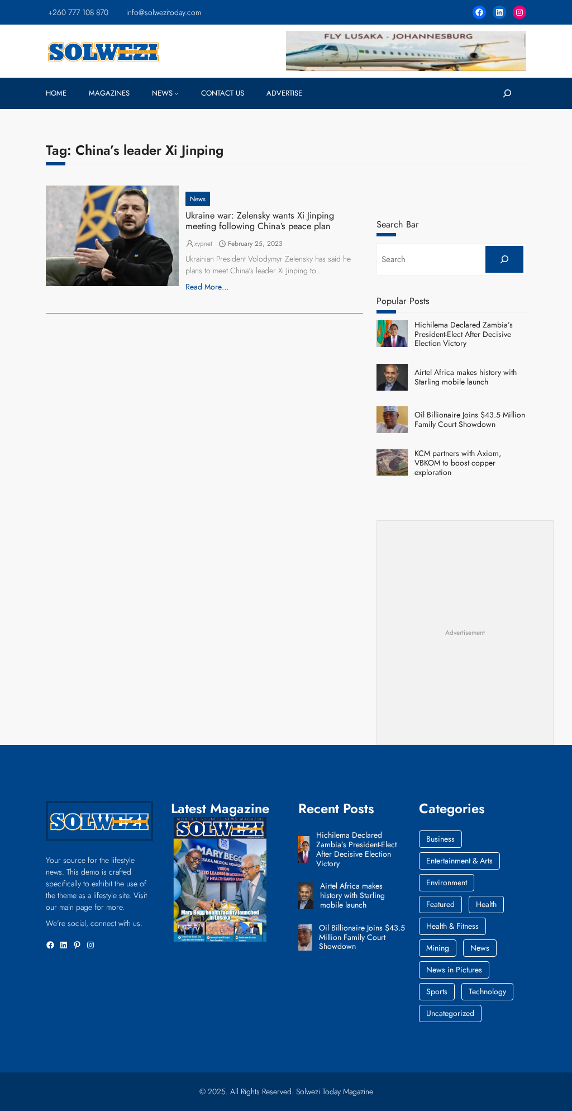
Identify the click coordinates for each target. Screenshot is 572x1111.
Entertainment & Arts (459, 860)
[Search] (504, 259)
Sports (436, 991)
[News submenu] (176, 93)
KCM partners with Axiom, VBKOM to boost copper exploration (457, 463)
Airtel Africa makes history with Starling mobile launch (465, 377)
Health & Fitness (452, 926)
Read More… (207, 286)
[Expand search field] (507, 93)
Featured (440, 904)
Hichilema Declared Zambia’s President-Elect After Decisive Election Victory (463, 334)
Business (440, 838)
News (198, 199)
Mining (437, 947)
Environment (446, 882)
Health (486, 904)
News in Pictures (454, 969)
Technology (487, 991)
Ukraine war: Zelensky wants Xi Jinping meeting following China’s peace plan (259, 221)
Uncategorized (450, 1013)
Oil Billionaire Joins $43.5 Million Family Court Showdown (469, 419)
